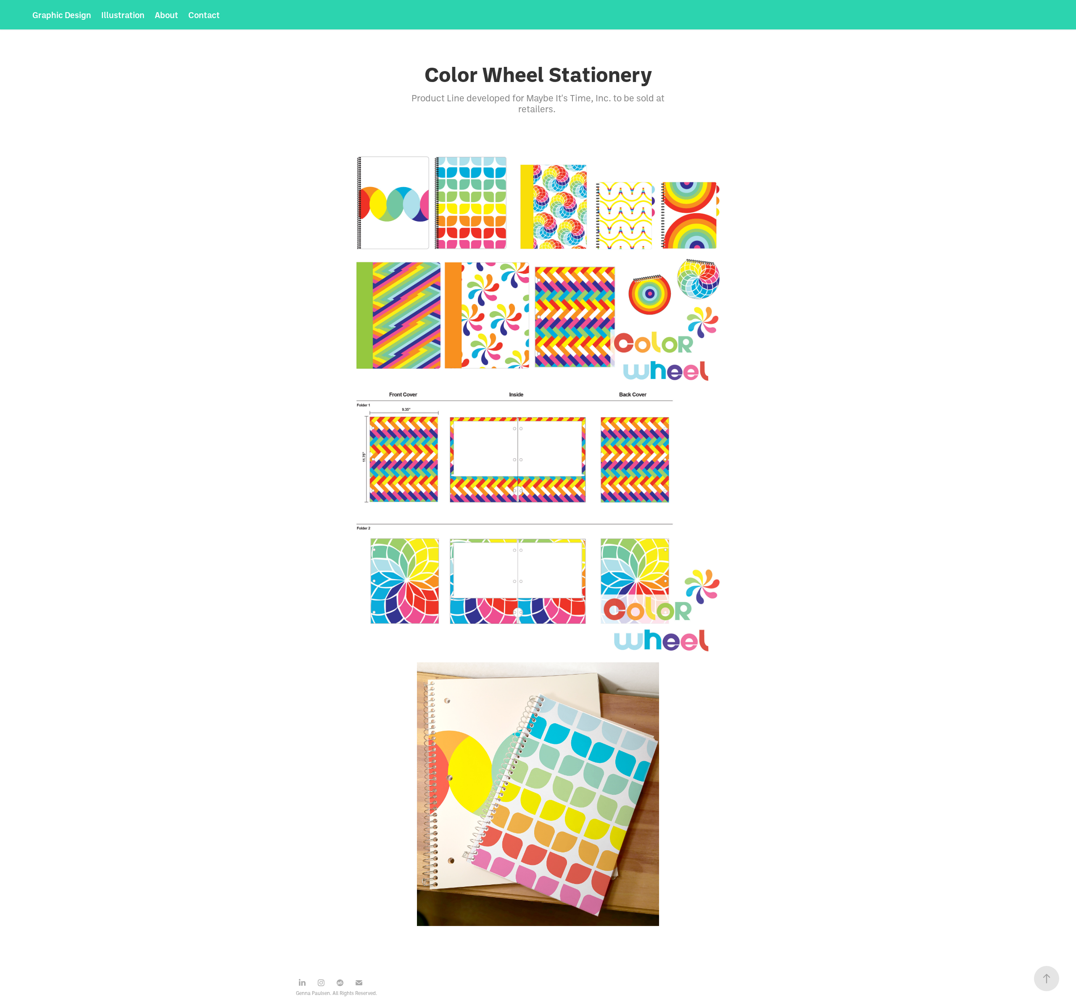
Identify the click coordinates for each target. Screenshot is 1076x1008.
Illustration (123, 14)
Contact (204, 14)
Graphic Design (61, 14)
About (166, 14)
